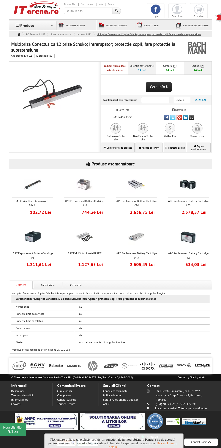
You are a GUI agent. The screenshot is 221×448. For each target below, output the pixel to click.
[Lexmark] (203, 365)
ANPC (106, 404)
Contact (112, 4)
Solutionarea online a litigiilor (120, 400)
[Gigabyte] (74, 365)
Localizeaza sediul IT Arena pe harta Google (181, 408)
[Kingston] (56, 365)
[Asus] (166, 365)
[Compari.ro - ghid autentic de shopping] (155, 421)
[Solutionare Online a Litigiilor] (112, 421)
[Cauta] (116, 11)
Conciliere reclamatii (115, 391)
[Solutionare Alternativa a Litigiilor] (46, 421)
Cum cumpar (87, 4)
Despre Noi (70, 4)
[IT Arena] (37, 7)
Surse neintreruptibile (61, 34)
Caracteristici (48, 285)
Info (101, 4)
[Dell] (129, 365)
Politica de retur (112, 395)
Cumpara (35, 212)
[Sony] (38, 365)
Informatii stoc (19, 400)
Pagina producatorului (198, 148)
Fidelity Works (197, 377)
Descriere (21, 284)
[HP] (93, 365)
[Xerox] (184, 365)
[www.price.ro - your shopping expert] (173, 421)
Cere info (158, 87)
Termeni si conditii (22, 395)
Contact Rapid (199, 442)
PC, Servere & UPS (35, 34)
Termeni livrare (66, 404)
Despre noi (17, 391)
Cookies (15, 404)
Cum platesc (64, 395)
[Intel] (19, 365)
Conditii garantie (66, 400)
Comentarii (76, 285)
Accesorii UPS (84, 34)
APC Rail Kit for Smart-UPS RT (84, 253)
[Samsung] (111, 365)
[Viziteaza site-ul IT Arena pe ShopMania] (194, 421)
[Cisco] (148, 365)
